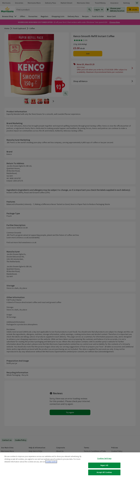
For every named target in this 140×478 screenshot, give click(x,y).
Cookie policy (51, 462)
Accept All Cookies (104, 472)
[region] (70, 465)
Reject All (104, 465)
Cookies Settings (104, 458)
